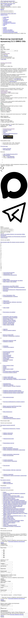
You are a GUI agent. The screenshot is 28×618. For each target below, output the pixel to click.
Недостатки (3, 568)
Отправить (3, 580)
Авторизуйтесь (4, 93)
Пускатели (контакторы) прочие (10, 32)
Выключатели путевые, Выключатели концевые (14, 287)
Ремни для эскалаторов (8, 455)
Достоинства (3, 566)
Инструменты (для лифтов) (9, 312)
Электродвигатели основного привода (11, 418)
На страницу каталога (5, 480)
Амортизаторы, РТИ (7, 273)
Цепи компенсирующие (8, 397)
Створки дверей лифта (8, 376)
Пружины (5, 361)
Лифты (23, 234)
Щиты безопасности (7, 411)
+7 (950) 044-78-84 (10, 157)
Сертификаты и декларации (9, 22)
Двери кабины (6, 303)
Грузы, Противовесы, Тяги (9, 295)
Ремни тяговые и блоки (8, 365)
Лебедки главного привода (9, 498)
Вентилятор (5, 288)
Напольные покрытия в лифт (9, 340)
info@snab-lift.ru (4, 3)
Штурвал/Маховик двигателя (9, 407)
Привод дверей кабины (8, 357)
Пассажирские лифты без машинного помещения (14, 493)
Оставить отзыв (6, 53)
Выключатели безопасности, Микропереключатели (14, 289)
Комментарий (4, 571)
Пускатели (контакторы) (8, 31)
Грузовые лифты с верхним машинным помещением (15, 501)
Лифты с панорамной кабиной (10, 525)
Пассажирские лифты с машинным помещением (14, 500)
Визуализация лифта (5, 242)
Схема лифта (6, 17)
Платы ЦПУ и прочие (8, 359)
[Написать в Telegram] (14, 225)
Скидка (2, 237)
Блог (4, 25)
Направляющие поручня (8, 443)
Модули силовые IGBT (8, 334)
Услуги (4, 18)
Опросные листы (4, 236)
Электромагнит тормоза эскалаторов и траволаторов (15, 475)
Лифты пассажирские (8, 483)
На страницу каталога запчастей (17, 242)
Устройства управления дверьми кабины (12, 390)
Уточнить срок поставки (6, 62)
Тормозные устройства (8, 384)
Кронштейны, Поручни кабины (10, 316)
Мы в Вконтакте (6, 149)
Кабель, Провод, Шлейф (8, 324)
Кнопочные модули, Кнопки (9, 321)
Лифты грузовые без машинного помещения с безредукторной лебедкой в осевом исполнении (13, 511)
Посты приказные (7, 355)
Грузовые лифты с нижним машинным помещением (14, 502)
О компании (6, 19)
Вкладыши (5, 290)
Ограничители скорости (8, 347)
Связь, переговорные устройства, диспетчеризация (14, 379)
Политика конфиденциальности (10, 133)
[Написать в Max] (14, 198)
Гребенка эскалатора (7, 434)
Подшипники (6, 358)
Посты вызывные (7, 356)
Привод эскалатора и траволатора (10, 448)
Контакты (5, 20)
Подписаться (3, 543)
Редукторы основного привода (10, 372)
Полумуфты (5, 353)
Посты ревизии (6, 352)
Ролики (4, 367)
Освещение (5, 346)
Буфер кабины (6, 279)
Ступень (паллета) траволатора (10, 461)
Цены (4, 132)
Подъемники (3, 235)
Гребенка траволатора (8, 433)
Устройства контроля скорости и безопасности (13, 391)
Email (2, 537)
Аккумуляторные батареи (9, 272)
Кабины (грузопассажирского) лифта (11, 495)
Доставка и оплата (7, 21)
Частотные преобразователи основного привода (14, 401)
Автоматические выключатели (10, 274)
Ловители (5, 329)
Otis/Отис (6, 55)
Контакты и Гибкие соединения (10, 317)
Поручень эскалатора (8, 447)
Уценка (2, 14)
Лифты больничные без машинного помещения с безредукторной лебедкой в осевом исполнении (14, 509)
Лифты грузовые (7, 482)
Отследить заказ (11, 3)
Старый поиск (6, 134)
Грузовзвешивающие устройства (10, 296)
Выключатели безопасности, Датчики (11, 428)
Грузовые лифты (6, 494)
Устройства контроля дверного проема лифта (13, 392)
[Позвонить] (1, 171)
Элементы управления (8, 474)
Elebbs (10, 125)
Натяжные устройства (8, 341)
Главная (5, 27)
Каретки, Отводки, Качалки (9, 320)
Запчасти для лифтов (7, 29)
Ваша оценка (3, 547)
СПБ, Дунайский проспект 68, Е (8, 1)
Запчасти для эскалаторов (16, 234)
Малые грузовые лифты (8, 518)
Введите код (4, 608)
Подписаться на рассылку (9, 128)
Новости (5, 24)
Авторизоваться (4, 610)
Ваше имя (3, 561)
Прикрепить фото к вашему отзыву (8, 574)
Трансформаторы (7, 383)
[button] (14, 168)
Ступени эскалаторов (8, 459)
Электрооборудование (8, 417)
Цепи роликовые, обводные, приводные (12, 469)
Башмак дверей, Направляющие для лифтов (13, 280)
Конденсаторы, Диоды (8, 318)
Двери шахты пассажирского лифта (11, 499)
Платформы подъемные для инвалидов (12, 526)
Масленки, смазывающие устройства (11, 335)
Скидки (5, 14)
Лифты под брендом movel (9, 519)
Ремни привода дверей (8, 368)
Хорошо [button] (2, 616)
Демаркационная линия (8, 438)
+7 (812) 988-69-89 (8, 4)
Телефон (3, 563)
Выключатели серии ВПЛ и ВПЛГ (11, 286)
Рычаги (4, 366)
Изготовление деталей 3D (20, 236)
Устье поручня (6, 465)
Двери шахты (6, 300)
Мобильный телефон (6, 604)
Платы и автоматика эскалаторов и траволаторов (14, 449)
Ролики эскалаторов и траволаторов (11, 454)
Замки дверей (6, 307)
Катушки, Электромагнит (9, 322)
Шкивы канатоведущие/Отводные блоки (12, 406)
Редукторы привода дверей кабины (11, 371)
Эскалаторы (5, 523)
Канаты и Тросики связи (8, 323)
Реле (4, 370)
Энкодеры (5, 416)
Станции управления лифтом (9, 378)
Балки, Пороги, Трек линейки (9, 281)
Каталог (2, 8)
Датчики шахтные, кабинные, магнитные (12, 302)
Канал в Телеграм (7, 148)
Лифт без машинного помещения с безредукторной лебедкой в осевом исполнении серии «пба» (14, 504)
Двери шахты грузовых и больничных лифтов (13, 496)
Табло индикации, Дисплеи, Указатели (12, 386)
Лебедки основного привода (9, 330)
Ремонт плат (11, 236)
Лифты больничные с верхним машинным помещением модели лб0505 (12, 507)
